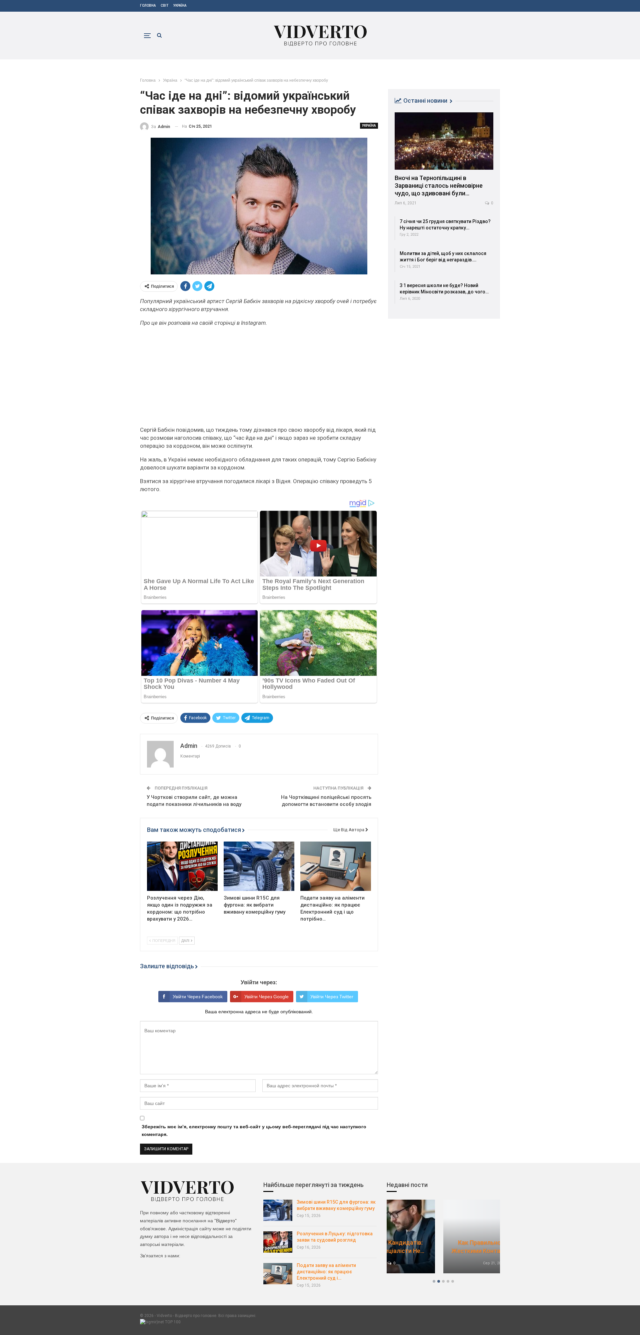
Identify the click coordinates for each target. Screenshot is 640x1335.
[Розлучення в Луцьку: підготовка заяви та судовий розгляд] (277, 1242)
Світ (164, 5)
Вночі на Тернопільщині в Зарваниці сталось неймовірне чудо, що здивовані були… (439, 185)
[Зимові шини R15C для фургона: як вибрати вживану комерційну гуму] (259, 866)
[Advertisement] (259, 379)
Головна (148, 5)
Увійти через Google (266, 996)
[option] (443, 1240)
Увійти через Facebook (198, 996)
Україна (179, 5)
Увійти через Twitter (331, 996)
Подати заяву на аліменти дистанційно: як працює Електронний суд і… (326, 1272)
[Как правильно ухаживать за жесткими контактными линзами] (443, 1236)
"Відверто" (225, 1220)
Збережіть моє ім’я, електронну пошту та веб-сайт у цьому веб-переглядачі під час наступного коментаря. (254, 1130)
